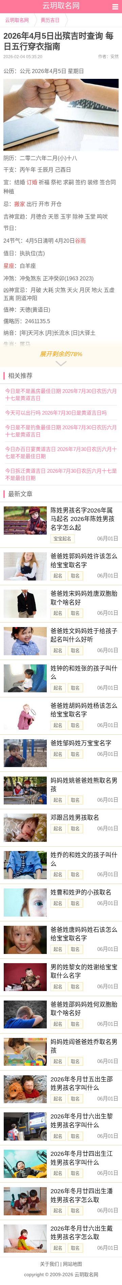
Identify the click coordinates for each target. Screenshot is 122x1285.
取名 (75, 575)
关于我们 (49, 1264)
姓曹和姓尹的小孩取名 (80, 892)
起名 (58, 575)
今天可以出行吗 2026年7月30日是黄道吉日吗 (56, 413)
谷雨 (80, 241)
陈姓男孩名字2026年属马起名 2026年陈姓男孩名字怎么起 (82, 519)
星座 (8, 266)
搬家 (19, 204)
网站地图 (72, 1264)
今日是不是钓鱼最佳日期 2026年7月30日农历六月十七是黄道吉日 (61, 430)
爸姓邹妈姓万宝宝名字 (80, 743)
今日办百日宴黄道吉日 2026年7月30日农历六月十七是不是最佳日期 (61, 452)
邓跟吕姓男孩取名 (74, 817)
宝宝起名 (62, 538)
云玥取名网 (17, 20)
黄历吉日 (50, 20)
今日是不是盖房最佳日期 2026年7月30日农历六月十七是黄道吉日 (61, 394)
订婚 (31, 182)
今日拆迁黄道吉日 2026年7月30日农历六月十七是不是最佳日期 (61, 474)
